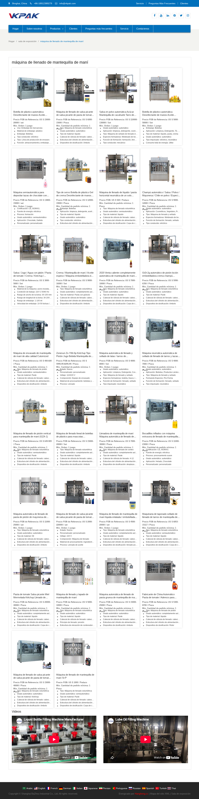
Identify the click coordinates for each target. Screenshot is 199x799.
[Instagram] (187, 15)
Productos (55, 28)
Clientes (184, 3)
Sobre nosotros (34, 28)
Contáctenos (142, 28)
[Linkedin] (167, 15)
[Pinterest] (174, 15)
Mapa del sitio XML (159, 793)
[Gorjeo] (181, 15)
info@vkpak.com (67, 3)
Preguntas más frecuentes (162, 3)
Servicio (140, 3)
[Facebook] (154, 15)
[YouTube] (161, 15)
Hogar (15, 28)
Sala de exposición (180, 793)
